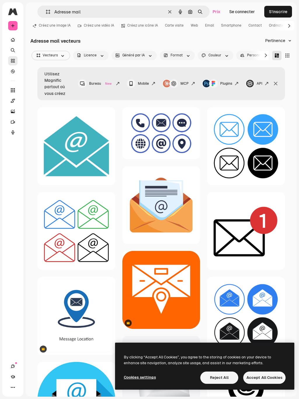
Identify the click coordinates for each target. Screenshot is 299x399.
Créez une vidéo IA (99, 25)
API (259, 83)
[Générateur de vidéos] (13, 121)
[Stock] (13, 60)
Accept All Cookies (264, 377)
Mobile (143, 83)
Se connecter (242, 11)
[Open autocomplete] (46, 12)
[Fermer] (275, 83)
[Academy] (13, 376)
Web (194, 25)
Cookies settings (140, 377)
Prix (216, 11)
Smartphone (231, 25)
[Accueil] (13, 39)
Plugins (226, 83)
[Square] (287, 55)
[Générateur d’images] (13, 111)
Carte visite (174, 25)
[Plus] (13, 387)
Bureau (100, 83)
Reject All (219, 377)
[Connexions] (13, 366)
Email (209, 25)
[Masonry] (276, 55)
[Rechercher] (13, 50)
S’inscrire (278, 11)
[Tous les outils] (13, 90)
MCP (184, 83)
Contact (255, 25)
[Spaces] (13, 100)
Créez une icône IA (142, 25)
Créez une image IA (55, 25)
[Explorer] (13, 71)
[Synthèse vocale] (13, 132)
